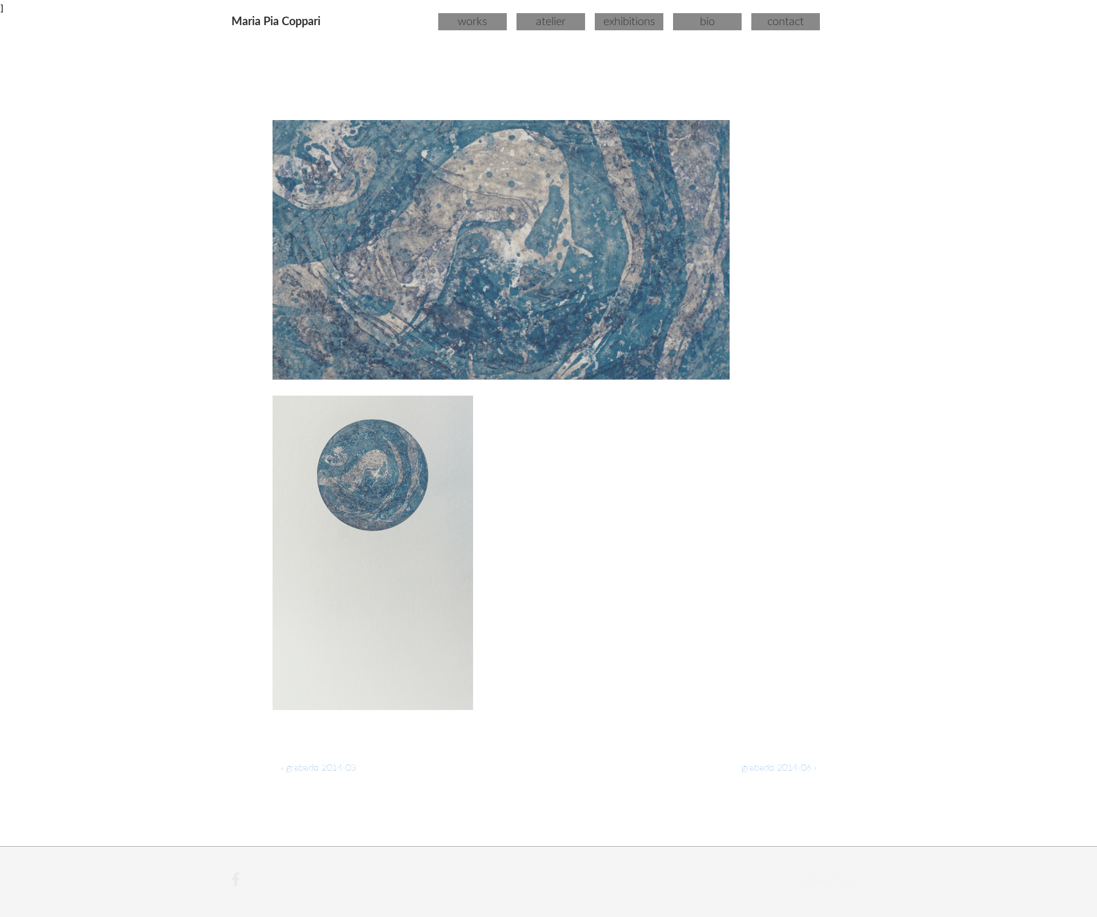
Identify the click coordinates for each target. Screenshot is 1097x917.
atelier (551, 21)
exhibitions (629, 21)
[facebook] (237, 884)
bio (707, 21)
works (472, 21)
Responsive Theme (827, 881)
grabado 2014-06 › (779, 767)
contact (785, 21)
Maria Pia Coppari (276, 21)
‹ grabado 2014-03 (318, 767)
